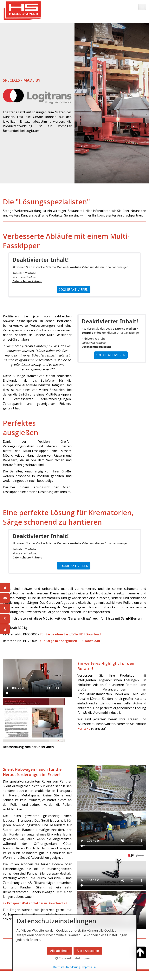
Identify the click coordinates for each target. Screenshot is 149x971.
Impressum (89, 967)
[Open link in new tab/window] (34, 720)
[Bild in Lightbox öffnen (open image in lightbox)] (111, 787)
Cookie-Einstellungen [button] (74, 958)
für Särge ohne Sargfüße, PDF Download (70, 634)
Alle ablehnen (59, 950)
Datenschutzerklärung (27, 281)
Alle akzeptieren (88, 950)
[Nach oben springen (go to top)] (140, 952)
